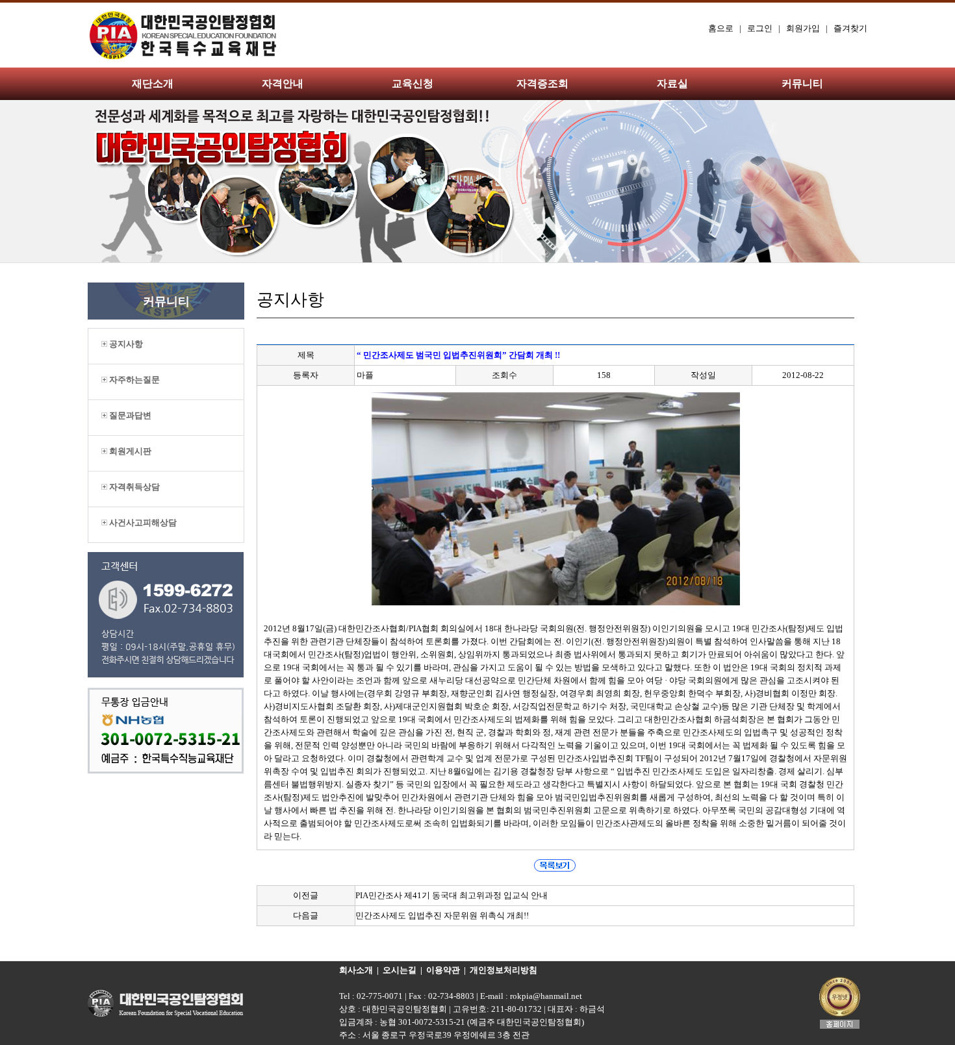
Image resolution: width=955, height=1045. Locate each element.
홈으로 (720, 28)
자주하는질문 (133, 379)
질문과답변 (129, 415)
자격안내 (282, 83)
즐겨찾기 (850, 28)
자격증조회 (542, 83)
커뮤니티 (802, 83)
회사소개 (356, 970)
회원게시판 (129, 451)
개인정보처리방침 (503, 970)
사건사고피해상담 (142, 522)
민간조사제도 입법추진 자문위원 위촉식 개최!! (442, 915)
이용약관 (443, 970)
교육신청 (412, 83)
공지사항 (125, 344)
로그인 (759, 28)
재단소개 (152, 83)
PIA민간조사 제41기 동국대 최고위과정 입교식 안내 (451, 895)
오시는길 (399, 970)
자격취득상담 (133, 487)
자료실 (672, 83)
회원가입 (803, 28)
